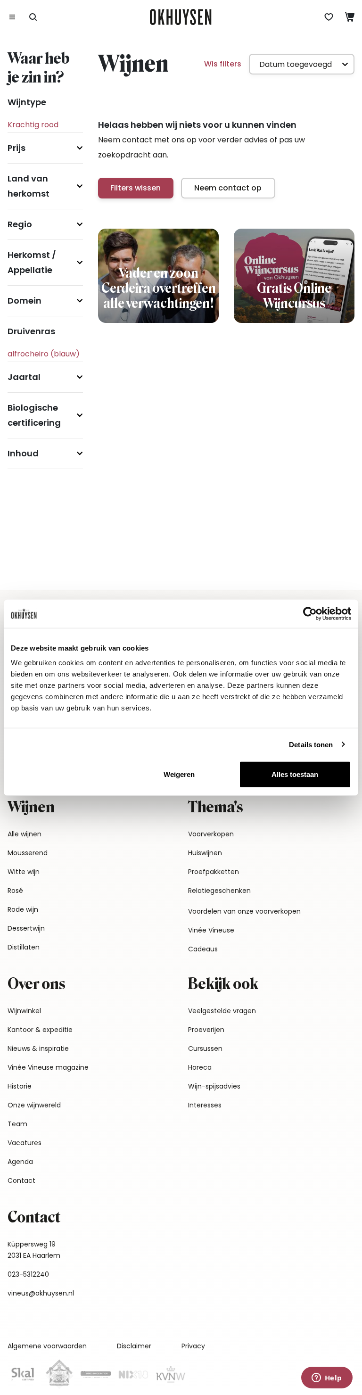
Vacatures (24, 1142)
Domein (24, 300)
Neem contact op (228, 187)
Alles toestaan (295, 774)
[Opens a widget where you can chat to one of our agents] (327, 1378)
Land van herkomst (28, 186)
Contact (21, 1180)
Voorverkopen (211, 834)
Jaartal (24, 377)
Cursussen (205, 1048)
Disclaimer (134, 1346)
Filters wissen (135, 187)
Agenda (20, 1161)
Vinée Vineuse (211, 930)
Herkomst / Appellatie (32, 262)
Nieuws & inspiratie (38, 1048)
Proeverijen (206, 1029)
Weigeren (179, 774)
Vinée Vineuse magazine (48, 1067)
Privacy (193, 1346)
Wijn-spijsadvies (214, 1086)
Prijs (16, 148)
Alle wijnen (24, 834)
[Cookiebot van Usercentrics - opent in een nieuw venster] (310, 613)
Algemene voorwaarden (47, 1346)
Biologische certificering (34, 415)
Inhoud (23, 453)
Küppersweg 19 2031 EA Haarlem (34, 1249)
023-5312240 (28, 1274)
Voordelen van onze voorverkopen (244, 911)
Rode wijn (23, 909)
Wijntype (27, 102)
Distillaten (24, 947)
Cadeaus (203, 949)
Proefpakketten (213, 871)
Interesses (205, 1105)
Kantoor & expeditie (40, 1029)
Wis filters (222, 63)
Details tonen (311, 744)
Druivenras (31, 331)
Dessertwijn (26, 928)
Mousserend (28, 853)
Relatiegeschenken (219, 890)
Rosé (15, 890)
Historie (20, 1086)
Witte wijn (24, 871)
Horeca (200, 1067)
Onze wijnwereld (34, 1105)
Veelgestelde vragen (222, 1010)
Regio (20, 224)
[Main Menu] (12, 17)
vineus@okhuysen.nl (41, 1293)
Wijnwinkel (24, 1010)
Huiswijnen (205, 853)
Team (17, 1124)
